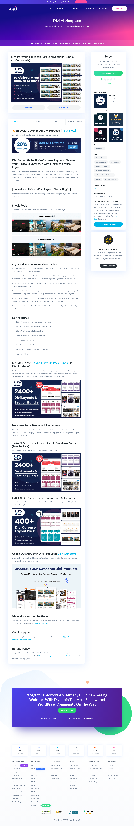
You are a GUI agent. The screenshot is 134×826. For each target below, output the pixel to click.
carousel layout (100, 158)
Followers (20, 752)
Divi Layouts (99, 148)
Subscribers (76, 752)
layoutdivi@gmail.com (64, 637)
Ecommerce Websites (18, 785)
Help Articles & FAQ (57, 768)
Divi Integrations (94, 775)
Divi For (61, 8)
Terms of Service (113, 775)
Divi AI (33, 778)
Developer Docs (55, 775)
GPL (95, 188)
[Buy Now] (69, 130)
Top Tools (72, 785)
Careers (110, 768)
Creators (87, 43)
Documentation (55, 765)
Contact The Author (108, 224)
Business (72, 775)
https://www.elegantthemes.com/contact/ (54, 656)
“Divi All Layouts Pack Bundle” (50, 363)
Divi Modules (16, 768)
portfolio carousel (111, 179)
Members (39, 752)
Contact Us (111, 772)
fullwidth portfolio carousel (104, 175)
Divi (51, 8)
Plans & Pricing (36, 805)
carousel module (101, 162)
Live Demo (28, 107)
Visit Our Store (67, 553)
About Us (111, 765)
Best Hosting (73, 788)
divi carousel (115, 162)
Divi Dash (34, 792)
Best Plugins (73, 782)
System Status (55, 778)
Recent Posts (74, 765)
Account (103, 8)
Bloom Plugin (35, 798)
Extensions (65, 43)
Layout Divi (113, 95)
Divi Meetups (93, 765)
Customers (99, 43)
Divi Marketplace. (41, 624)
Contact (90, 8)
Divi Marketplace (36, 772)
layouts (98, 179)
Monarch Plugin (36, 802)
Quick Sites (15, 775)
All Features (15, 765)
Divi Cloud (34, 775)
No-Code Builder (17, 778)
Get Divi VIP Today (108, 265)
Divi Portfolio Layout (102, 166)
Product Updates (75, 768)
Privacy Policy (112, 778)
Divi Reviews (93, 778)
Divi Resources (74, 772)
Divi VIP (33, 785)
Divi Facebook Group (95, 768)
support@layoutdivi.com (21, 640)
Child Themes (51, 43)
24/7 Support (55, 772)
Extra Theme (35, 795)
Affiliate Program (94, 782)
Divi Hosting (35, 788)
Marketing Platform (18, 792)
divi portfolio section (102, 170)
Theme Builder (16, 788)
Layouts (76, 43)
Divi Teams (34, 782)
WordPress (73, 778)
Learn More (81, 2)
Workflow (15, 782)
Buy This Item (108, 73)
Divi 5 (33, 768)
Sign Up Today (67, 710)
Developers (15, 798)
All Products (75, 8)
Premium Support (17, 802)
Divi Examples (93, 772)
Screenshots (64, 107)
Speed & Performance (18, 795)
